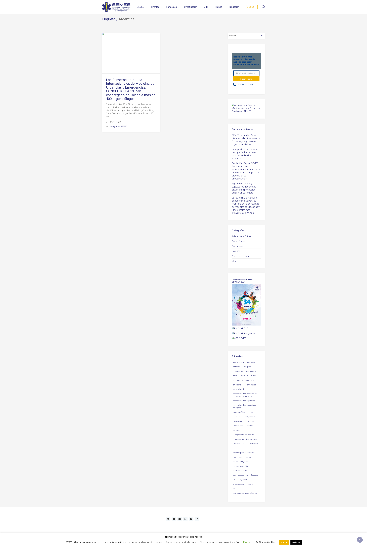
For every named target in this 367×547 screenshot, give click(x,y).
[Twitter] (168, 519)
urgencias (243, 479)
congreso (247, 367)
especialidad (238, 389)
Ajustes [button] (246, 542)
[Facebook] (191, 519)
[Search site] (263, 7)
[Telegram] (174, 519)
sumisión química (240, 470)
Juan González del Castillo (243, 435)
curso (253, 376)
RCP (234, 457)
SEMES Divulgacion (240, 461)
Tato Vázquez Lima (240, 475)
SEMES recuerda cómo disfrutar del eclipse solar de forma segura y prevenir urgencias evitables (246, 140)
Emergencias (238, 385)
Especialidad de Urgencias (244, 401)
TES (234, 479)
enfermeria (251, 385)
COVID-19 (244, 376)
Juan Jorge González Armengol (245, 439)
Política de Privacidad (246, 87)
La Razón (236, 444)
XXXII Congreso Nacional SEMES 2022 (245, 494)
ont (234, 448)
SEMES (124, 126)
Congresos (115, 126)
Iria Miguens (238, 421)
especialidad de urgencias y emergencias (244, 406)
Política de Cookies (265, 542)
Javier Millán (238, 426)
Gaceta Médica (239, 412)
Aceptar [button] (284, 542)
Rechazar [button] (296, 542)
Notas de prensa (240, 256)
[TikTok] (197, 519)
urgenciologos (238, 484)
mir (244, 444)
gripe (251, 412)
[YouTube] (179, 519)
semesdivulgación (240, 466)
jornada (250, 426)
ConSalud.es (238, 371)
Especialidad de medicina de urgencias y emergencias (244, 395)
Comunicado (238, 241)
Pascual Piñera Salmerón (243, 453)
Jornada (236, 251)
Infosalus (237, 417)
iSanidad (250, 421)
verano (250, 484)
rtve (240, 457)
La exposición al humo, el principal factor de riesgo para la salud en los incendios (244, 154)
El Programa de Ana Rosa (243, 380)
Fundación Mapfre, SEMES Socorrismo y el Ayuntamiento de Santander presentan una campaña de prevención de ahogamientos (246, 171)
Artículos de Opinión (242, 236)
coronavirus (251, 371)
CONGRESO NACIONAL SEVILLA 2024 (243, 280)
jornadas (237, 430)
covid (235, 376)
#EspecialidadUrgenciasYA (244, 362)
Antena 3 (236, 367)
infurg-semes (249, 417)
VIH (234, 488)
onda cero (254, 444)
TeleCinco (254, 475)
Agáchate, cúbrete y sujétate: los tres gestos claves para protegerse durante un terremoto (244, 188)
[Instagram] (185, 519)
